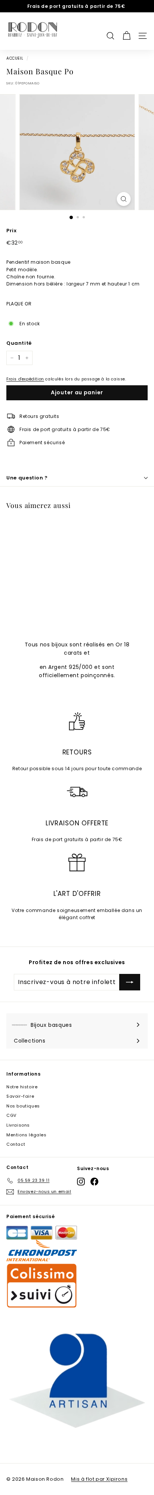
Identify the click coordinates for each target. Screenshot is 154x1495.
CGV (11, 1115)
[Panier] (126, 31)
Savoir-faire (20, 1096)
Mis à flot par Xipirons (99, 1479)
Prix (11, 230)
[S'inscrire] (129, 982)
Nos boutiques (23, 1106)
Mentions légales (26, 1135)
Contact (15, 1144)
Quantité (19, 343)
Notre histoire (21, 1087)
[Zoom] (124, 199)
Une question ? (27, 477)
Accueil (14, 58)
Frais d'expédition (25, 379)
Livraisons (18, 1125)
